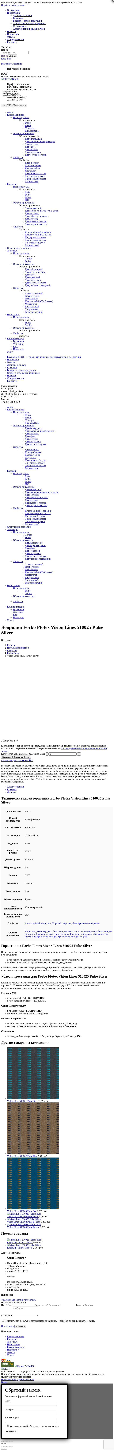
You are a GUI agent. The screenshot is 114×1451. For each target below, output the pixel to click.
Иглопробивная (33, 165)
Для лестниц (31, 149)
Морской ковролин (61, 923)
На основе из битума (35, 173)
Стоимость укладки (17, 760)
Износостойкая (32, 168)
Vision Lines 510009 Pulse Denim (23, 1227)
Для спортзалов (33, 152)
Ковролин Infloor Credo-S (20, 1247)
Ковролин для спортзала (77, 936)
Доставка (11, 792)
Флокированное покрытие (85, 923)
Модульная (30, 170)
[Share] (5, 1446)
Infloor (28, 197)
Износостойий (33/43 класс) (39, 301)
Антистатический (34, 293)
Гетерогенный (32, 296)
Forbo (28, 194)
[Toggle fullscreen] (8, 1446)
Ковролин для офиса (53, 936)
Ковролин (12, 1339)
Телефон (80, 1305)
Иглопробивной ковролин (38, 232)
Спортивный (31, 309)
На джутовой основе (35, 237)
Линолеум (12, 1341)
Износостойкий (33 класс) (38, 234)
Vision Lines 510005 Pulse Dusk (23, 1216)
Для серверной (32, 277)
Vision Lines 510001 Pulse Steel (22, 1101)
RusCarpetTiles (32, 131)
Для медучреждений (35, 272)
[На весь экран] (8, 1441)
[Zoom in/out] (11, 1446)
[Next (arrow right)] (5, 1449)
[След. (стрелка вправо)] (5, 1443)
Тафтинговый (32, 245)
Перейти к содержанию (13, 5)
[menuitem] (13, 10)
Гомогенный (31, 298)
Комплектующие (15, 1347)
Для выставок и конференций (40, 141)
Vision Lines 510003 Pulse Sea (22, 1211)
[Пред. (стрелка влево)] (2, 1443)
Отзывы (11, 1352)
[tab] (60, 786)
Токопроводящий (33, 312)
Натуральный (32, 306)
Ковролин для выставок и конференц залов (75, 931)
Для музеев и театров (35, 221)
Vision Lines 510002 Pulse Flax (22, 1156)
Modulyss (29, 128)
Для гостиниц (32, 144)
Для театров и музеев (35, 154)
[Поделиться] (5, 1441)
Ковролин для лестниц (81, 934)
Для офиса (30, 146)
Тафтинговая (31, 181)
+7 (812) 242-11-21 (16, 100)
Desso (28, 123)
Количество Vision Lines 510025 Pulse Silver (23, 754)
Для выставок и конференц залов (41, 210)
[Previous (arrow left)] (2, 1449)
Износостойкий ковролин (38, 923)
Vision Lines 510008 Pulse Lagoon (24, 1222)
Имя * (4, 1305)
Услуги (10, 1355)
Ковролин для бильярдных (38, 931)
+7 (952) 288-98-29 (16, 107)
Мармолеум (31, 304)
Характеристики (15, 786)
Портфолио (13, 1349)
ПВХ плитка (13, 1344)
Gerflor (28, 258)
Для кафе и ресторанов (36, 216)
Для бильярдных (33, 138)
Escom (28, 125)
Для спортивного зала (36, 224)
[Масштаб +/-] (11, 1441)
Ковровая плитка (15, 1336)
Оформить (17, 63)
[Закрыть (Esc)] (2, 1441)
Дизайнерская (32, 162)
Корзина (6, 58)
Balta (27, 192)
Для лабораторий (33, 269)
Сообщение (7, 1315)
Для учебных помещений (38, 285)
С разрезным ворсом (35, 178)
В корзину (6, 63)
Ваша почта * (41, 1305)
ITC (27, 200)
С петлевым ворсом (35, 176)
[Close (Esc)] (2, 1446)
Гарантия (11, 789)
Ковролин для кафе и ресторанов (52, 934)
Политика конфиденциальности (17, 1379)
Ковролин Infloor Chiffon (20, 1242)
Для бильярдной (33, 208)
